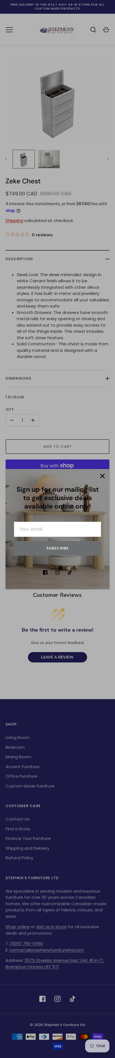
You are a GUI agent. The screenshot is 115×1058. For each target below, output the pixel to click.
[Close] (102, 476)
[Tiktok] (70, 572)
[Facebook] (45, 572)
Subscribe (57, 548)
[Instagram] (57, 572)
